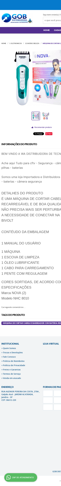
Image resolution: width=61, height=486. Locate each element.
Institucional (10, 343)
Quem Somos (9, 348)
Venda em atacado (12, 378)
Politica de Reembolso (14, 361)
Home (46, 30)
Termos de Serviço (12, 373)
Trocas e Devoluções (13, 352)
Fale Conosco (9, 356)
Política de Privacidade (14, 365)
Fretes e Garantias (12, 369)
